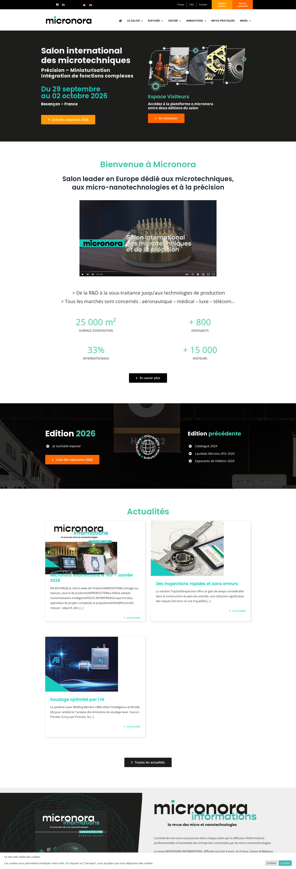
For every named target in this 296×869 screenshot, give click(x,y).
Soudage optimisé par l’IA (77, 699)
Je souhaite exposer (67, 446)
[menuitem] (84, 5)
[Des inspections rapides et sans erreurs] (187, 523)
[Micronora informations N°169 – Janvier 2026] (81, 523)
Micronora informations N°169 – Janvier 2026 (91, 577)
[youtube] (57, 4)
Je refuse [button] (271, 863)
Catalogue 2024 (206, 446)
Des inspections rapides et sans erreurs (197, 583)
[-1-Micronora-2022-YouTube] (148, 201)
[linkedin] (63, 4)
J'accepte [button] (285, 863)
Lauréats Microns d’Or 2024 (215, 453)
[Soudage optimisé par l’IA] (81, 639)
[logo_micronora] (68, 17)
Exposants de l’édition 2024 (214, 461)
